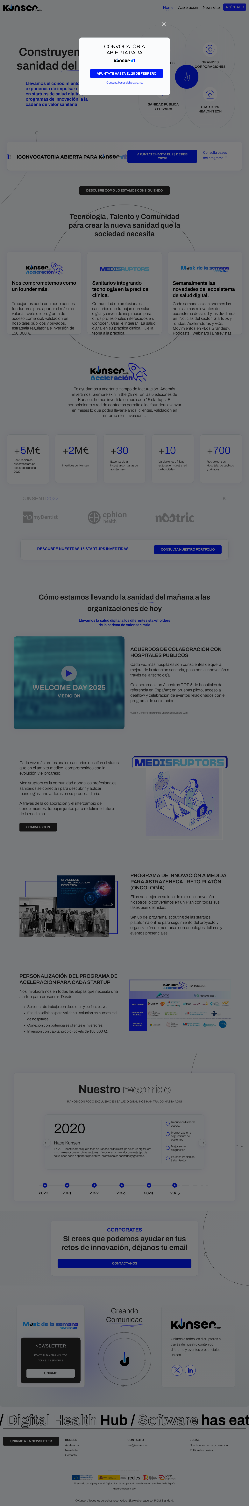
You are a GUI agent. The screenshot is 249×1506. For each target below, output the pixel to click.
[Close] (164, 23)
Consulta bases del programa (124, 82)
